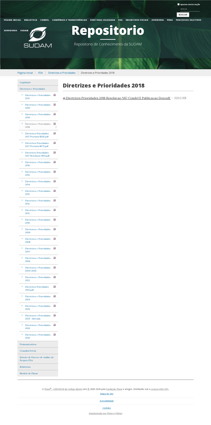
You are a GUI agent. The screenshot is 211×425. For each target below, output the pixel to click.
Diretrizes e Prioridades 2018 (38, 125)
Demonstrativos (28, 344)
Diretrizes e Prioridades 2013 (38, 193)
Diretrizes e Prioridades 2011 (38, 212)
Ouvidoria (158, 20)
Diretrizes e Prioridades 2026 (38, 327)
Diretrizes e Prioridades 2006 (38, 260)
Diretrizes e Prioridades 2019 (38, 116)
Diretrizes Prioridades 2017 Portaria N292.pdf (37, 135)
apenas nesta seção (190, 4)
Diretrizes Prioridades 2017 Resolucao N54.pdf (37, 154)
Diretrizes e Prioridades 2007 (38, 250)
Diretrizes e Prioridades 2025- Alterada (38, 317)
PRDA (170, 20)
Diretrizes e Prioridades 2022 (38, 279)
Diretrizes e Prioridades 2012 (38, 202)
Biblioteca (30, 20)
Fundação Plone (114, 389)
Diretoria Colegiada (102, 20)
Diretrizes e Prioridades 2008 (38, 240)
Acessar (36, 30)
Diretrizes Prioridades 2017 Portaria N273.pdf (37, 145)
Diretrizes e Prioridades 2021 (38, 97)
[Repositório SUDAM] (5, 2)
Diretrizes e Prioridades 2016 (38, 164)
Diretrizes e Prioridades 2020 (38, 106)
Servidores (10, 30)
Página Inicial (12, 20)
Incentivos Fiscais (137, 20)
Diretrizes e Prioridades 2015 (38, 173)
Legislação (25, 82)
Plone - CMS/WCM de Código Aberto (63, 389)
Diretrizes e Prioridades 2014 (38, 183)
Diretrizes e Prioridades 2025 (38, 307)
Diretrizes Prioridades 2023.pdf (37, 288)
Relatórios (25, 367)
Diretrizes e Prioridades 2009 (38, 231)
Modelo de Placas (29, 373)
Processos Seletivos (188, 20)
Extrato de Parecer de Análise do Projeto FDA (37, 359)
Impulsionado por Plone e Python (105, 413)
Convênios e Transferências (69, 20)
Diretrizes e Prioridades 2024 (38, 298)
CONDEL (44, 20)
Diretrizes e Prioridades (62, 72)
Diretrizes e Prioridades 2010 (38, 221)
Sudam (24, 30)
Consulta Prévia (28, 350)
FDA (120, 20)
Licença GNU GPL (160, 389)
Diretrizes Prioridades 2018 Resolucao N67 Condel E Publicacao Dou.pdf (118, 98)
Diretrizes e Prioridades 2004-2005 (38, 269)
